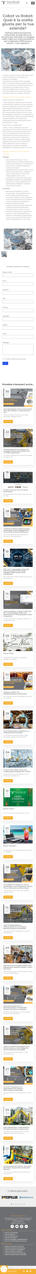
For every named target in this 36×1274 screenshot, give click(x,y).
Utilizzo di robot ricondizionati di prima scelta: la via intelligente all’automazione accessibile (16, 1048)
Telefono (5, 325)
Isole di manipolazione (11, 1236)
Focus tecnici (11, 7)
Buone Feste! (8, 653)
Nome (5, 281)
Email (5, 333)
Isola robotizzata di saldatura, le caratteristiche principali (16, 732)
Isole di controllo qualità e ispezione (16, 1241)
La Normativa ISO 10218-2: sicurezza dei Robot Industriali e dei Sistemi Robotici (17, 1167)
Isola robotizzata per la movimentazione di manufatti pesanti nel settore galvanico (15, 1007)
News (6, 7)
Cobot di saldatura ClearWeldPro (14, 1249)
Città (4, 298)
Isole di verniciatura (10, 1237)
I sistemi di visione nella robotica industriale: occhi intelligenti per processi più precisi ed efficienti (16, 530)
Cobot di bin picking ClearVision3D (15, 1253)
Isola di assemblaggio (11, 1232)
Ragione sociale (8, 272)
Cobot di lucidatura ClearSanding (15, 1248)
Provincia (5, 307)
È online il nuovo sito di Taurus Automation (15, 491)
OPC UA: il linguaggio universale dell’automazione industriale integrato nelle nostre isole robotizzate (16, 571)
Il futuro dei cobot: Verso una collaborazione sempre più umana (16, 770)
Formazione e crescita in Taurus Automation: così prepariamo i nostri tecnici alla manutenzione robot (17, 886)
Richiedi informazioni (9, 1271)
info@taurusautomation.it (18, 1223)
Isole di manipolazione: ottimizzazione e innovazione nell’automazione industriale (14, 926)
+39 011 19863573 (13, 1220)
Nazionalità (6, 316)
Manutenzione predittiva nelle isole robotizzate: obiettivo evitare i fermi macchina (17, 967)
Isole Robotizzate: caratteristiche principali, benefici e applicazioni (16, 1128)
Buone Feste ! (8, 809)
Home (3, 7)
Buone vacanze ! (9, 846)
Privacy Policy (22, 359)
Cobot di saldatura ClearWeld (13, 1251)
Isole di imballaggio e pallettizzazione (16, 1239)
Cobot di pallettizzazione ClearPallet (15, 1254)
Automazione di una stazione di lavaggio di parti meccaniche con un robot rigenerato (16, 451)
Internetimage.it (10, 1267)
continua (8, 421)
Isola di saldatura (10, 1234)
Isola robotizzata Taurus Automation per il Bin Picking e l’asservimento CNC (17, 410)
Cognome (6, 289)
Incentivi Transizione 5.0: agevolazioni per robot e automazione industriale (13, 1088)
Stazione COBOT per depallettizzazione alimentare (15, 693)
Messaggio (6, 342)
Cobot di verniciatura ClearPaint (14, 1246)
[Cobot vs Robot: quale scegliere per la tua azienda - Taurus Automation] (10, 2)
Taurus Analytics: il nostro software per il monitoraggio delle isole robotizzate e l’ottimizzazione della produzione (17, 613)
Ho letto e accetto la (15, 359)
